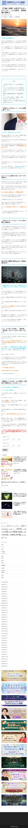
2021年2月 (3, 652)
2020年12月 (3, 656)
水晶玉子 (5, 17)
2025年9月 (3, 589)
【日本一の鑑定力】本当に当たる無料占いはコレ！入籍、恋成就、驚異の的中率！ (19, 513)
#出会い (11, 529)
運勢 (2, 577)
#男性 (12, 534)
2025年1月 (3, 607)
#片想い (6, 534)
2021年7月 (3, 640)
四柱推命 (3, 551)
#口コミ (14, 529)
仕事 (2, 549)
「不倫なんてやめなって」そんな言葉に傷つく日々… (13, 85)
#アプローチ (4, 526)
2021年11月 (3, 631)
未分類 (2, 568)
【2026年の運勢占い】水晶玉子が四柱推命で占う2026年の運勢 (19, 470)
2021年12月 (3, 628)
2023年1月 (3, 619)
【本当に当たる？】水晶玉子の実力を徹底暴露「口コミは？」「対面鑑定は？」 (19, 504)
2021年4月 (3, 647)
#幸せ (23, 529)
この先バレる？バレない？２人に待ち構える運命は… (13, 90)
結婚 (6, 537)
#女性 (19, 528)
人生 (2, 547)
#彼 (25, 529)
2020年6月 (3, 661)
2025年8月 (3, 591)
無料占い (11, 17)
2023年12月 (3, 617)
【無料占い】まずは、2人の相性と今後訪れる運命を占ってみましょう (14, 101)
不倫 (2, 544)
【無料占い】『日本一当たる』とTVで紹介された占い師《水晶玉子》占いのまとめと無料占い (19, 495)
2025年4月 (3, 600)
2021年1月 (3, 654)
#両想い (7, 529)
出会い (2, 558)
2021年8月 (3, 638)
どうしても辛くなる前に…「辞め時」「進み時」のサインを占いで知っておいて (13, 97)
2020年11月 (3, 659)
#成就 (19, 532)
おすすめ (23, 535)
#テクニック (12, 526)
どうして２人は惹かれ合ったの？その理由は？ (13, 88)
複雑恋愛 (17, 17)
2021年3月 (3, 649)
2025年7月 (3, 593)
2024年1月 (3, 614)
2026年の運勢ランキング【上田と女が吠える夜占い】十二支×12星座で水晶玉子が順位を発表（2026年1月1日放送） (19, 459)
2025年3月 (3, 603)
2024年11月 (3, 612)
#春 (23, 532)
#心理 (3, 532)
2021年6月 (3, 642)
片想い (2, 563)
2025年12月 (3, 587)
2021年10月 (3, 633)
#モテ (23, 525)
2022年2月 (3, 624)
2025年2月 (3, 605)
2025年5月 (3, 598)
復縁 (2, 560)
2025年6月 (3, 596)
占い (3, 537)
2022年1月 (3, 626)
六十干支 (3, 553)
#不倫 (2, 529)
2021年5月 (3, 645)
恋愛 (2, 556)
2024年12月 (3, 610)
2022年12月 (3, 621)
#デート (19, 526)
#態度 (14, 531)
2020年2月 (3, 666)
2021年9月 (3, 635)
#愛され (8, 531)
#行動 (18, 534)
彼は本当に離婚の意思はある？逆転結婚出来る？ (13, 94)
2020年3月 (3, 663)
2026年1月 (3, 584)
